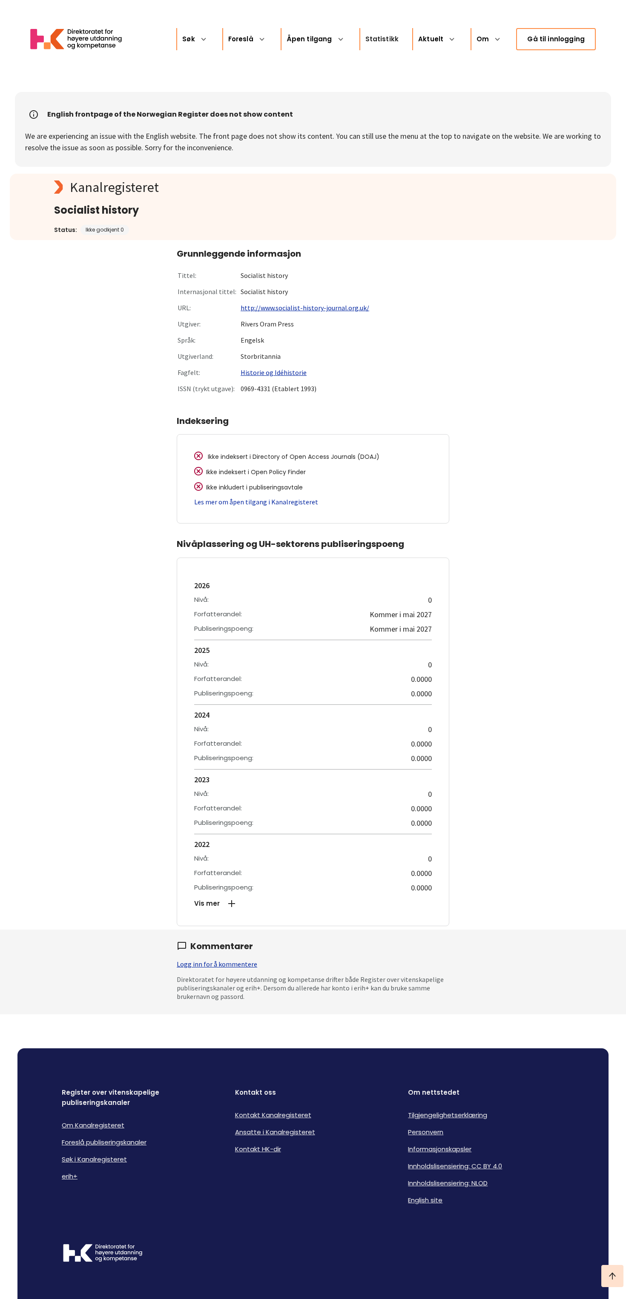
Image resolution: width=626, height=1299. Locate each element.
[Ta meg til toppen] (612, 1276)
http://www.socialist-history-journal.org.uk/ (305, 307)
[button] (313, 903)
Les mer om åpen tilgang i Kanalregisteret (256, 502)
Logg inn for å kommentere (217, 964)
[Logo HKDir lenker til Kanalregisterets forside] (81, 39)
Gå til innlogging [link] (556, 38)
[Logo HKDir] (103, 1254)
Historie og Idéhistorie (274, 372)
